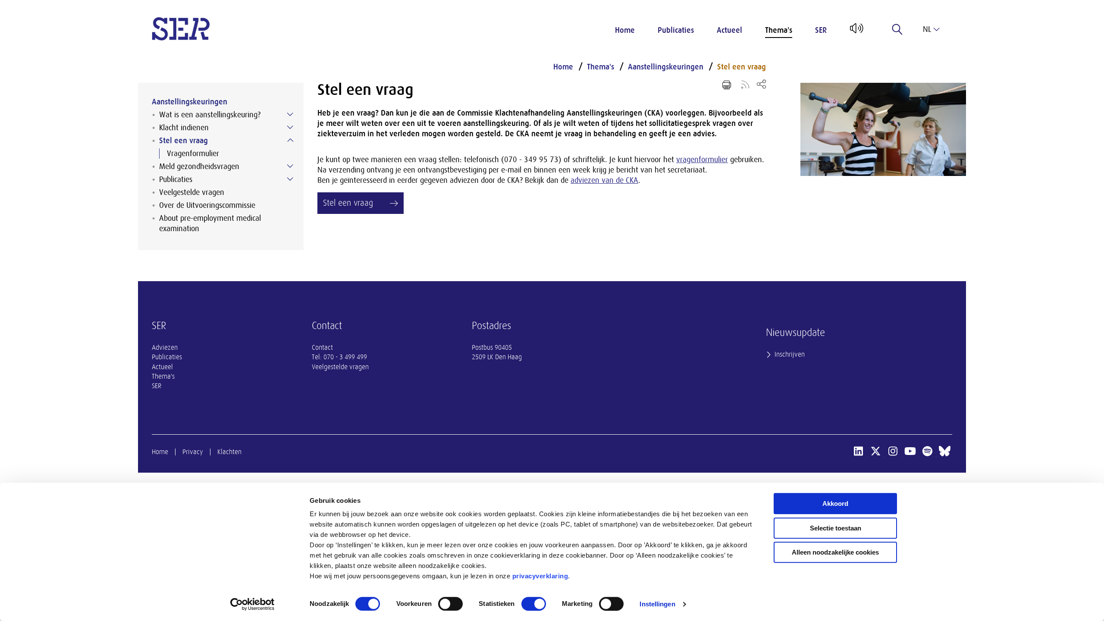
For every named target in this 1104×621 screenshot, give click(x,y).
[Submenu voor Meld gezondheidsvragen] (290, 166)
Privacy (192, 451)
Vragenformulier (193, 153)
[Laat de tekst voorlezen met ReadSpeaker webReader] (856, 31)
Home (625, 30)
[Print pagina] (726, 85)
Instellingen (657, 604)
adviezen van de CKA (604, 180)
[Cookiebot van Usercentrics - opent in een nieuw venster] (252, 604)
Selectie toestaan (835, 528)
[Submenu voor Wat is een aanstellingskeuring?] (290, 114)
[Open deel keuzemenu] (761, 83)
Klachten (229, 451)
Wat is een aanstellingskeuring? (209, 114)
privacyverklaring (540, 576)
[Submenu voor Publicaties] (290, 179)
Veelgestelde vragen (191, 192)
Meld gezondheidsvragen (199, 166)
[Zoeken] (897, 29)
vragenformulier (702, 159)
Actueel (729, 30)
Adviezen (165, 347)
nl (927, 29)
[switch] (450, 604)
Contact (322, 347)
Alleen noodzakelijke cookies (835, 552)
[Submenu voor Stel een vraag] (290, 140)
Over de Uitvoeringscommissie (207, 205)
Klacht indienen (184, 127)
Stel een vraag (183, 140)
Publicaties (676, 30)
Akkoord (835, 503)
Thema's (778, 30)
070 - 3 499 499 (345, 357)
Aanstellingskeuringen (189, 101)
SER (821, 30)
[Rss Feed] (745, 84)
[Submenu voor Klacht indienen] (290, 127)
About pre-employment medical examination (210, 223)
